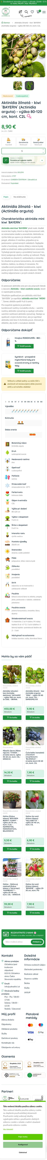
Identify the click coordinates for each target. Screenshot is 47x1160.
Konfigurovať (23, 1145)
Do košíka (13, 718)
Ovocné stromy (8, 747)
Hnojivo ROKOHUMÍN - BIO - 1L (28, 339)
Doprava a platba (31, 979)
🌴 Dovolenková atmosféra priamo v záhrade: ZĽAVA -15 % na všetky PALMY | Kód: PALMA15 (23, 2)
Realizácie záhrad (31, 974)
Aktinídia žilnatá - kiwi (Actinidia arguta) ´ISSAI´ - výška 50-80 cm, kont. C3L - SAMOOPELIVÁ (35, 695)
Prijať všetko (22, 1137)
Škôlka (27, 983)
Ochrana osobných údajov (34, 965)
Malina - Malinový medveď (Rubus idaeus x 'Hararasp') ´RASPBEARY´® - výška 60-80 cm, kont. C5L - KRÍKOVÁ (11, 889)
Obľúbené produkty (9, 1029)
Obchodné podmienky (33, 969)
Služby (27, 988)
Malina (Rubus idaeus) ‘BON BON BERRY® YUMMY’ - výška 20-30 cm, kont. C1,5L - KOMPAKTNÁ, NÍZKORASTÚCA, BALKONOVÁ (10, 823)
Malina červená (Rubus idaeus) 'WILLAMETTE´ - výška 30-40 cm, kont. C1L (33, 820)
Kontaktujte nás (8, 1043)
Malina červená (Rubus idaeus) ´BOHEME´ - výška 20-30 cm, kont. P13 (35, 887)
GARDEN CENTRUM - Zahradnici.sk (24, 180)
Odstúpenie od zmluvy (11, 1047)
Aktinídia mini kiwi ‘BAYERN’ (14, 228)
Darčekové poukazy (10, 1038)
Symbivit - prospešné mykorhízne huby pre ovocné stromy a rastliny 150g (27, 361)
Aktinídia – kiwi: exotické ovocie (25, 289)
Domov (7, 23)
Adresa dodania (8, 1020)
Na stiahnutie (20, 197)
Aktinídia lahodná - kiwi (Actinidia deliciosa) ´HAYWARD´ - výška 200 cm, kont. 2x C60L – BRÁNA (12, 695)
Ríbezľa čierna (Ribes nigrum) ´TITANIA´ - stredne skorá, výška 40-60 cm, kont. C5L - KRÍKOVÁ (12, 755)
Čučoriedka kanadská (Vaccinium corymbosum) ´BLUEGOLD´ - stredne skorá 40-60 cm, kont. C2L (35, 758)
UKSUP (27, 993)
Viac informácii (8, 1129)
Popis (6, 197)
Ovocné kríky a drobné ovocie (10, 687)
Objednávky (6, 1024)
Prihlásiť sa (37, 942)
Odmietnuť (23, 1152)
